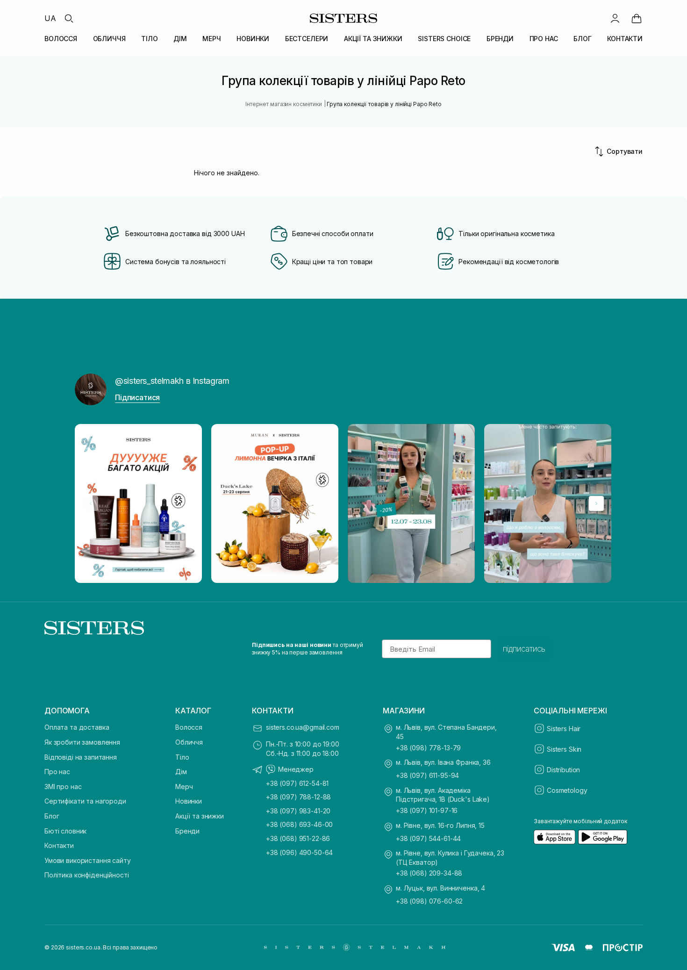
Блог (51, 816)
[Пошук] (69, 18)
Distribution (563, 770)
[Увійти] (615, 18)
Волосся (188, 727)
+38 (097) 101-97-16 (427, 810)
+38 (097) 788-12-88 (298, 797)
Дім (181, 772)
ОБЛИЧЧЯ (109, 39)
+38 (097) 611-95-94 (427, 775)
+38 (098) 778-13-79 (428, 748)
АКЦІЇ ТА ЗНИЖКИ (373, 39)
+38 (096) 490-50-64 (299, 852)
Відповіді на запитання (80, 757)
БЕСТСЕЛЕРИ (307, 39)
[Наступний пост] (596, 503)
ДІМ (180, 39)
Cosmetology (567, 790)
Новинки (188, 801)
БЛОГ (582, 39)
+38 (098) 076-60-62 (429, 901)
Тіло (182, 757)
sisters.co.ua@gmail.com (302, 727)
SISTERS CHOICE (444, 39)
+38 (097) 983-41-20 (298, 811)
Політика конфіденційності (86, 875)
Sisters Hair (563, 729)
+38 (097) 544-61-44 (428, 838)
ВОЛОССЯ (60, 39)
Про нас (57, 772)
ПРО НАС (544, 39)
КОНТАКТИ (625, 39)
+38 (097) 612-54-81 (297, 783)
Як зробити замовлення (82, 742)
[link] (636, 18)
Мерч (184, 786)
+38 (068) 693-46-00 (299, 824)
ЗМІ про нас (62, 786)
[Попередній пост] (90, 503)
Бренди (187, 831)
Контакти (59, 845)
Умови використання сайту (87, 860)
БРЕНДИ (500, 39)
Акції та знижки (199, 816)
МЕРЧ (211, 39)
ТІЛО (149, 39)
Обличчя (189, 742)
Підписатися (137, 397)
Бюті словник (65, 831)
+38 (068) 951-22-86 (298, 838)
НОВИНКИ (252, 39)
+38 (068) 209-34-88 (429, 873)
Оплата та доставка (76, 727)
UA (50, 18)
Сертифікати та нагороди (85, 801)
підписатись (524, 649)
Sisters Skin (564, 749)
